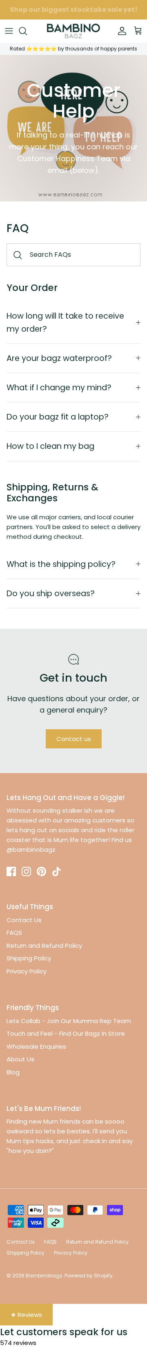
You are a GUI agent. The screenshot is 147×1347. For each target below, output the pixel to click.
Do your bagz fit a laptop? (58, 416)
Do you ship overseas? (51, 593)
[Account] (120, 31)
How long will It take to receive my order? (65, 322)
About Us (20, 1059)
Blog (13, 1072)
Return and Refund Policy (44, 945)
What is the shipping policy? (61, 564)
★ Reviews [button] (26, 1314)
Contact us (73, 739)
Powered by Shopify (89, 1275)
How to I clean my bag (50, 446)
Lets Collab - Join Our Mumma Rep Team (69, 1021)
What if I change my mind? (59, 387)
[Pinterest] (41, 871)
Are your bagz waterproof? (59, 358)
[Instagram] (26, 871)
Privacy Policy (27, 971)
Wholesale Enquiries (36, 1046)
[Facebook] (11, 871)
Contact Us (24, 920)
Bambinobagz (44, 1275)
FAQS (14, 932)
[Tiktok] (56, 871)
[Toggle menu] (9, 31)
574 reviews (18, 1342)
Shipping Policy (29, 958)
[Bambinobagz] (73, 31)
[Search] (27, 31)
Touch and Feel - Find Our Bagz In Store (66, 1033)
